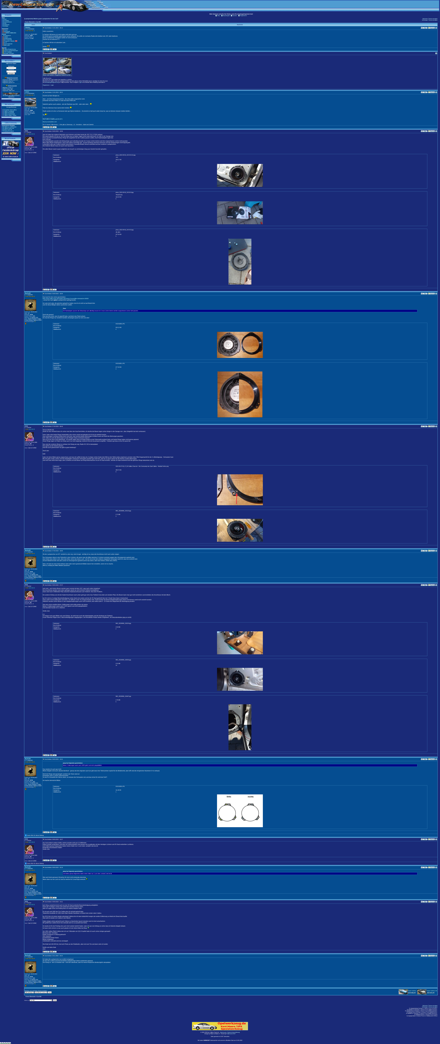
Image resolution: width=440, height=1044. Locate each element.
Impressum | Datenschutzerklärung (230, 1032)
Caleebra (27, 27)
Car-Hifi (38, 22)
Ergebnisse (8, 35)
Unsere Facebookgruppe (11, 50)
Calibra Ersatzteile (9, 112)
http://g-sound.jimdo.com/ (50, 121)
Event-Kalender (8, 43)
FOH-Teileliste (8, 52)
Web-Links (7, 45)
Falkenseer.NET (231, 1033)
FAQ (5, 23)
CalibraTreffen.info (9, 128)
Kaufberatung (7, 38)
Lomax (27, 92)
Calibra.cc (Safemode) (10, 127)
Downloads (7, 31)
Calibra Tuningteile (9, 111)
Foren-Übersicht (30, 22)
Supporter (6, 24)
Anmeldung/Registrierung (52, 82)
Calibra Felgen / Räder (10, 115)
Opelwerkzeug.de (9, 131)
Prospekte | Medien (9, 41)
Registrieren (243, 15)
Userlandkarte (8, 22)
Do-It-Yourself (8, 39)
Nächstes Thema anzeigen (429, 18)
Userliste (6, 20)
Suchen (235, 15)
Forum (6, 30)
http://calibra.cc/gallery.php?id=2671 (53, 119)
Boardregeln (226, 15)
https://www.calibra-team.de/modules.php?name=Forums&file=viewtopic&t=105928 (65, 298)
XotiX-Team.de (8, 129)
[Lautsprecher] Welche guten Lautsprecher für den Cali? (41, 18)
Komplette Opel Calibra (10, 110)
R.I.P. (5, 42)
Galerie (6, 37)
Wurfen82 (28, 293)
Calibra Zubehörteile (9, 114)
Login (80, 82)
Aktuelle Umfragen (9, 53)
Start (5, 19)
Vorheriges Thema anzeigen (429, 20)
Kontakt (6, 26)
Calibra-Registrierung (10, 49)
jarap (26, 130)
